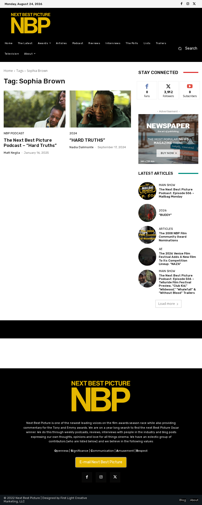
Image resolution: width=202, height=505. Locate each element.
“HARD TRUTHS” (87, 140)
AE (161, 249)
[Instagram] (188, 4)
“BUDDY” (165, 215)
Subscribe (190, 85)
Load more (166, 303)
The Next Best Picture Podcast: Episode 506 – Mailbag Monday (176, 193)
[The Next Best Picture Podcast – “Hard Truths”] (34, 109)
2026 (162, 210)
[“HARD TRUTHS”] (100, 109)
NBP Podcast (14, 133)
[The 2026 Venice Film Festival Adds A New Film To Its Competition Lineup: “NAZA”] (147, 256)
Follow (168, 85)
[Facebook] (181, 4)
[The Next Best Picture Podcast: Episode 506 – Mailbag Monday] (147, 191)
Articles (166, 228)
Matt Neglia (12, 153)
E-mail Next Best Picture (101, 462)
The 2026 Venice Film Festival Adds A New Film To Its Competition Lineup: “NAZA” (177, 259)
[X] (194, 4)
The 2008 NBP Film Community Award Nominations (173, 237)
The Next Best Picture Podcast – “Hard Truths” (30, 142)
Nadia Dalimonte (81, 147)
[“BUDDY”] (147, 213)
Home (8, 70)
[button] (186, 48)
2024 (73, 133)
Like (147, 85)
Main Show (167, 185)
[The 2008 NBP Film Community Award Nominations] (147, 235)
